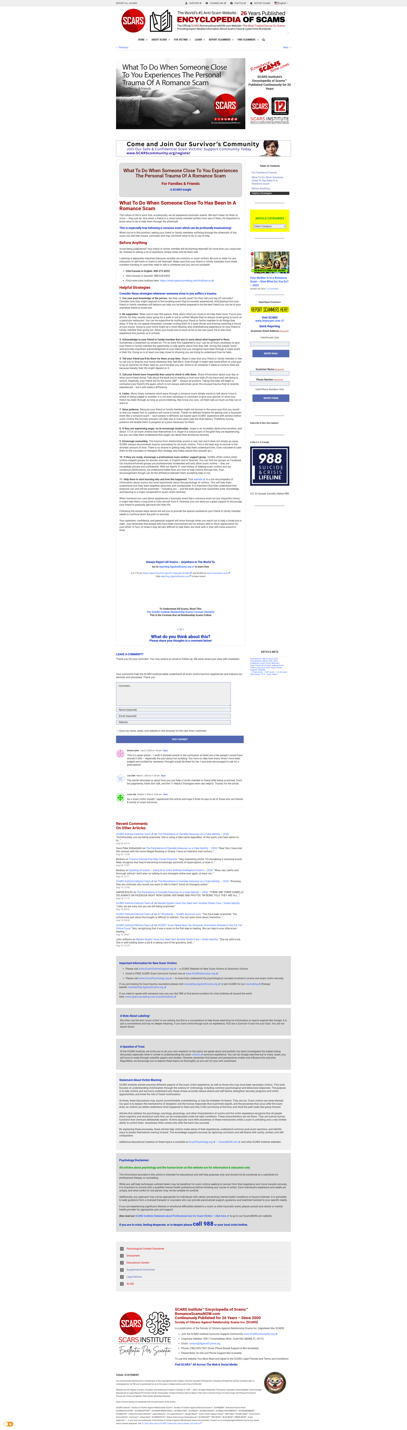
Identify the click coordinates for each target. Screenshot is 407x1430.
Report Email (271, 353)
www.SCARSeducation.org (200, 973)
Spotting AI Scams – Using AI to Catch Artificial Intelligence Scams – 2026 (171, 870)
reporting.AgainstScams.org (175, 566)
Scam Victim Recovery (269, 663)
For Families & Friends (264, 172)
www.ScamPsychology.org (154, 978)
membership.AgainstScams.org (145, 987)
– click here (180, 1215)
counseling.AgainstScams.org (200, 984)
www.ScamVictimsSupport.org (156, 968)
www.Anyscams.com (217, 573)
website (198, 479)
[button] (263, 39)
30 (180, 629)
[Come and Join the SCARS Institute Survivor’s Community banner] (203, 141)
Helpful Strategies (262, 193)
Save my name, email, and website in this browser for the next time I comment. (163, 730)
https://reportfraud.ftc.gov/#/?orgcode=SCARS (165, 573)
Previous (123, 47)
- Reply (165, 750)
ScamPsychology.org (201, 1141)
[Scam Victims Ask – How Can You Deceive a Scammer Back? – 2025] (270, 253)
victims (196, 1054)
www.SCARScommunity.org (259, 1333)
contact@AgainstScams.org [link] (204, 1343)
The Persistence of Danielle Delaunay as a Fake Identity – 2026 (193, 834)
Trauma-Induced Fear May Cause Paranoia (153, 859)
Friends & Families (263, 665)
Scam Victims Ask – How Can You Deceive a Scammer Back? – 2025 (269, 281)
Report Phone (271, 398)
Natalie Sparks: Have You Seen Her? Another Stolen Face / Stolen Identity (199, 903)
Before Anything (261, 188)
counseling (251, 984)
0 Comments (271, 289)
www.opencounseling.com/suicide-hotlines (149, 996)
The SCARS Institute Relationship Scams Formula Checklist (180, 611)
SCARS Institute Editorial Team (133, 834)
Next (285, 47)
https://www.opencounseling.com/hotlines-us (185, 280)
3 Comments (257, 672)
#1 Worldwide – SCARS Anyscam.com (179, 914)
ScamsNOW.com (228, 1141)
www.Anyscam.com (267, 320)
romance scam (263, 668)
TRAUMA (261, 670)
